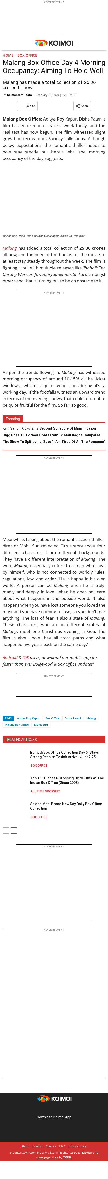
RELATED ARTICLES (21, 740)
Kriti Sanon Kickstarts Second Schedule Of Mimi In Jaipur (50, 428)
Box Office (27, 55)
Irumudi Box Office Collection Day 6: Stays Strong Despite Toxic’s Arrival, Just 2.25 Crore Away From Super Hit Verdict (64, 754)
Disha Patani (73, 718)
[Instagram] (47, 1109)
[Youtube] (68, 1109)
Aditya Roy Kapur (28, 718)
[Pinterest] (54, 1109)
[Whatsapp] (23, 709)
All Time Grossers (46, 791)
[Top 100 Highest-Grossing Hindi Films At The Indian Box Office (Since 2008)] (15, 784)
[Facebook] (6, 709)
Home (8, 55)
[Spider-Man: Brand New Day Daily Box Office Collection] (15, 810)
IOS (25, 657)
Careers (51, 1146)
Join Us (30, 106)
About (25, 1146)
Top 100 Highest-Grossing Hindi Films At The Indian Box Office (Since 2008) (67, 780)
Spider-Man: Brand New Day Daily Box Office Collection (66, 806)
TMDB (67, 1157)
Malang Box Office (17, 724)
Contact (38, 1146)
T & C (62, 1146)
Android (10, 657)
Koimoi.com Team (19, 95)
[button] (82, 106)
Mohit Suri (41, 724)
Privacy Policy (78, 1146)
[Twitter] (15, 709)
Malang (91, 718)
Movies (87, 1152)
